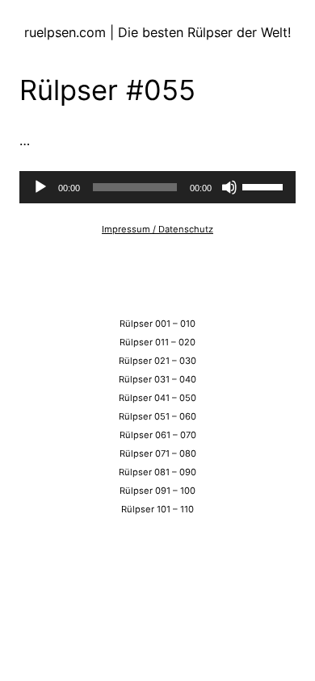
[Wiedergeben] (40, 187)
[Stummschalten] (229, 187)
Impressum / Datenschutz (157, 229)
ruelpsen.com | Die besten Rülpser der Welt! (158, 32)
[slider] (265, 185)
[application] (157, 187)
